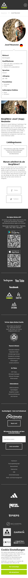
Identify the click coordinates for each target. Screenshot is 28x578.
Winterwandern (14, 378)
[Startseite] (4, 5)
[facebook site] (14, 288)
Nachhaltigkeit (14, 390)
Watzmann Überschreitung (14, 152)
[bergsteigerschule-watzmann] (14, 308)
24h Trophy (14, 372)
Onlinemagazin (14, 360)
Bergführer (4, 13)
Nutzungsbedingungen (14, 463)
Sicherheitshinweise (14, 475)
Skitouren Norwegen (14, 376)
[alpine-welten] (9, 298)
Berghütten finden (14, 352)
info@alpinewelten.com (14, 331)
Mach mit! (14, 423)
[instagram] (8, 282)
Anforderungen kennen (14, 354)
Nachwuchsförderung (14, 394)
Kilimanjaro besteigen (14, 374)
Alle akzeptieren (14, 572)
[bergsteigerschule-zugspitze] (18, 298)
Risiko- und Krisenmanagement (14, 477)
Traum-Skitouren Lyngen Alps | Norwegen (14, 148)
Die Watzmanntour (14, 153)
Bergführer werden (14, 392)
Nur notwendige (14, 566)
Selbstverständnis (14, 387)
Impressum (14, 461)
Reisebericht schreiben (14, 356)
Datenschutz (14, 469)
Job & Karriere (14, 396)
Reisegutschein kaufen (14, 358)
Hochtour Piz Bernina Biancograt (14, 150)
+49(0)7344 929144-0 (15, 327)
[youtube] (19, 282)
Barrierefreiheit (14, 466)
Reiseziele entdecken (14, 349)
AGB (14, 472)
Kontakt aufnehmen (14, 363)
